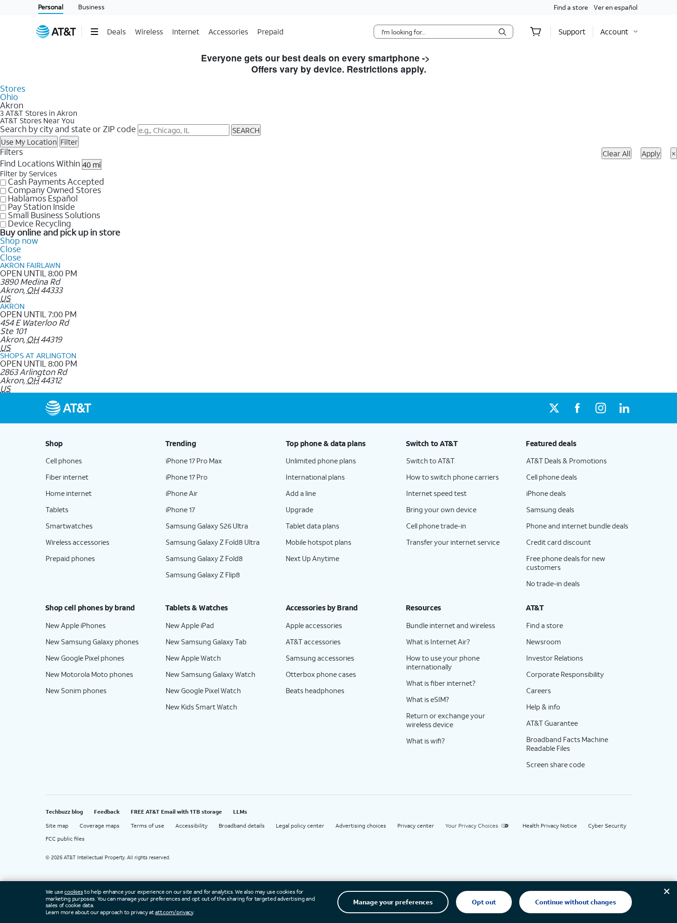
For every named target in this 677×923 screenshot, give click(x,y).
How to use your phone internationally (443, 662)
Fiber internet (67, 477)
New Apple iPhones (76, 625)
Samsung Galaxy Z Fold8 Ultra (213, 542)
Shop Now (454, 58)
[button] (94, 31)
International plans (315, 477)
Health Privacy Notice (550, 825)
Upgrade (299, 509)
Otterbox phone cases (321, 674)
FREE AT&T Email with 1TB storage (176, 811)
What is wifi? (425, 740)
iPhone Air (182, 493)
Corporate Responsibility (565, 674)
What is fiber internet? (441, 683)
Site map (57, 825)
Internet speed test (436, 493)
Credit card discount (558, 542)
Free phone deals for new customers (565, 563)
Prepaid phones (70, 558)
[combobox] (437, 31)
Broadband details (242, 825)
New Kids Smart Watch (201, 706)
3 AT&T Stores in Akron (38, 113)
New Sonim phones (76, 690)
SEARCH (246, 130)
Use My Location (29, 142)
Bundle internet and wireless (450, 625)
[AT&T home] (56, 31)
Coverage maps (100, 825)
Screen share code (555, 764)
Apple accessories (314, 625)
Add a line (301, 493)
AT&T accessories (313, 641)
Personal (50, 6)
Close (10, 248)
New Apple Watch (193, 657)
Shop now (19, 240)
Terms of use (147, 825)
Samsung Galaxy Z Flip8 (203, 574)
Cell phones (64, 460)
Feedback (107, 811)
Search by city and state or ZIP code (68, 128)
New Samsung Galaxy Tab (206, 641)
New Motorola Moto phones (89, 674)
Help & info (543, 706)
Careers (538, 690)
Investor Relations (554, 657)
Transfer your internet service (453, 542)
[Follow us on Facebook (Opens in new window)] (577, 408)
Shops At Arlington (38, 355)
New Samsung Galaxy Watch (210, 674)
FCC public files (65, 838)
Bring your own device (441, 509)
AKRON (12, 306)
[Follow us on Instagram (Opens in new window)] (601, 408)
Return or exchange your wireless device (445, 720)
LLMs (240, 811)
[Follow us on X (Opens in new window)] (554, 408)
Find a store (571, 7)
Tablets (57, 509)
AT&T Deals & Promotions (566, 460)
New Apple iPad (190, 625)
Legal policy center (300, 825)
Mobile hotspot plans (318, 542)
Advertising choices (360, 825)
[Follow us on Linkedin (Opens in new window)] (624, 408)
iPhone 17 (180, 509)
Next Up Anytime (312, 558)
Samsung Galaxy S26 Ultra (207, 525)
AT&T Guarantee (552, 723)
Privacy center (415, 825)
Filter (69, 142)
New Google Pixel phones (85, 657)
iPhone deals (546, 493)
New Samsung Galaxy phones (92, 641)
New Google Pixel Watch (203, 690)
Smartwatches (69, 525)
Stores (12, 88)
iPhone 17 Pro (187, 477)
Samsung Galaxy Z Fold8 (204, 558)
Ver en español (615, 7)
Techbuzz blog (64, 811)
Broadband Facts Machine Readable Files (567, 744)
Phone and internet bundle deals (577, 525)
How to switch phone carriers (452, 477)
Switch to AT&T (430, 460)
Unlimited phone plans (321, 460)
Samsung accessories (320, 657)
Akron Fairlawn (30, 265)
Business (91, 6)
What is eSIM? (427, 699)
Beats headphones (315, 690)
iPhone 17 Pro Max (194, 460)
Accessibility (191, 825)
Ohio (9, 96)
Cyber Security (607, 825)
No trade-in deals (553, 583)
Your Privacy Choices (471, 825)
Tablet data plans (312, 525)
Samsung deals (550, 509)
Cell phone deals (551, 477)
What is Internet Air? (438, 641)
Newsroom (543, 641)
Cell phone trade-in (436, 525)
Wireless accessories (77, 542)
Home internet (69, 493)
